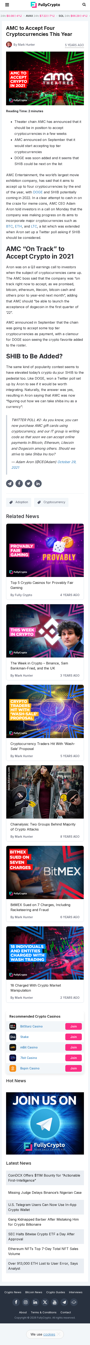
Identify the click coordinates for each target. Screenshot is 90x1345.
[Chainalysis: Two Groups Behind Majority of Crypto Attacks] (45, 792)
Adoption (21, 502)
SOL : (37, 15)
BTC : (73, 15)
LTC (34, 226)
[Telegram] (64, 1302)
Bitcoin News (33, 1292)
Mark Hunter (24, 675)
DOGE (38, 192)
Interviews (75, 1292)
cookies (49, 1334)
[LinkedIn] (35, 1302)
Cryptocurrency (54, 502)
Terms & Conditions (44, 1312)
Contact (65, 1312)
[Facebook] (16, 1302)
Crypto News (12, 1292)
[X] (45, 1302)
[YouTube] (54, 1302)
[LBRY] (74, 1302)
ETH (18, 226)
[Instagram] (26, 1302)
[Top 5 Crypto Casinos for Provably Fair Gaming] (45, 550)
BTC (9, 226)
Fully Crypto (23, 595)
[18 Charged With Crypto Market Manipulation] (45, 953)
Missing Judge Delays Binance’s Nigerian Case (45, 1192)
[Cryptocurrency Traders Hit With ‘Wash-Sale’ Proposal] (45, 711)
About (23, 1312)
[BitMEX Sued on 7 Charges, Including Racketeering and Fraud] (45, 872)
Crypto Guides (55, 1292)
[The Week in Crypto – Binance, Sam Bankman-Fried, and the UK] (45, 631)
